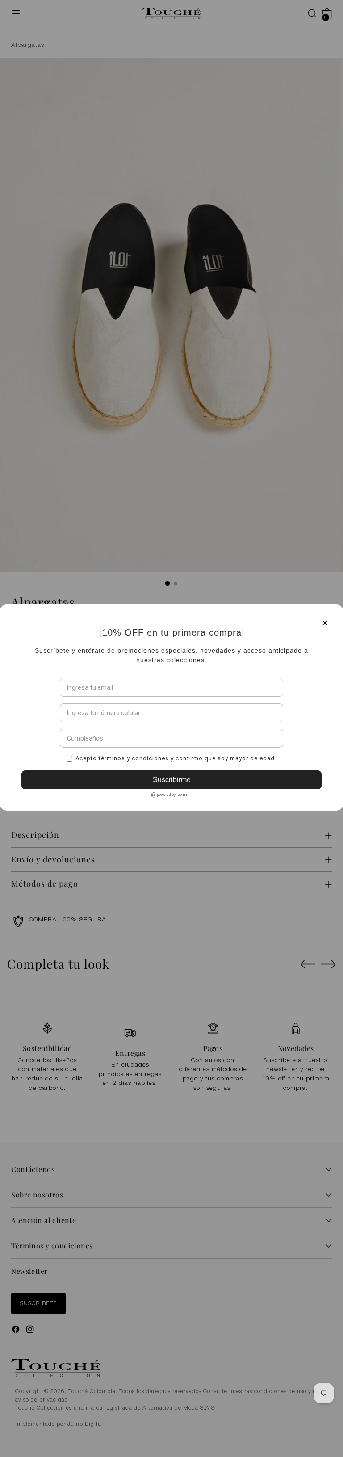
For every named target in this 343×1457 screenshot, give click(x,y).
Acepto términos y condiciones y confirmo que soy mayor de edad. (175, 827)
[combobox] (69, 782)
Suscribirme (172, 849)
